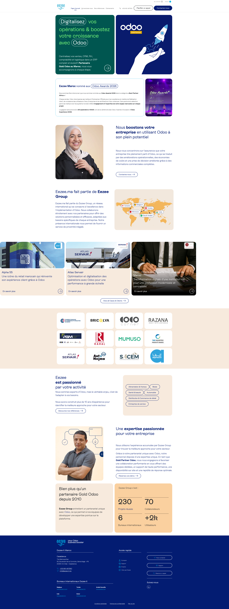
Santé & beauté (135, 392)
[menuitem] (75, 8)
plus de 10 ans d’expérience (90, 402)
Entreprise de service (137, 404)
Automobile (151, 392)
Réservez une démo (127, 476)
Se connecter (157, 1)
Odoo (67, 512)
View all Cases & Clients (113, 301)
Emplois (167, 1)
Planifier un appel (143, 8)
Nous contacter (160, 557)
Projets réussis (125, 509)
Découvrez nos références (69, 411)
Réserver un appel (161, 573)
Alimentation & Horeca (137, 387)
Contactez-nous (163, 8)
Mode (155, 387)
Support (161, 565)
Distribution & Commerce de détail (142, 398)
